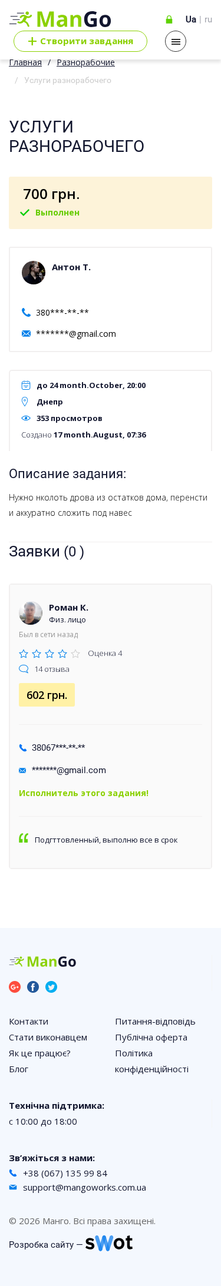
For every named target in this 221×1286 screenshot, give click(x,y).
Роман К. (68, 607)
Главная (25, 62)
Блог (18, 1069)
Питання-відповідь (155, 1021)
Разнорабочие (86, 62)
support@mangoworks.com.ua (84, 1187)
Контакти (28, 1021)
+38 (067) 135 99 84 (65, 1173)
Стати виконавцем (48, 1037)
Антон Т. (71, 267)
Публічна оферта (151, 1037)
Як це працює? (40, 1053)
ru (208, 19)
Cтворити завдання (80, 41)
